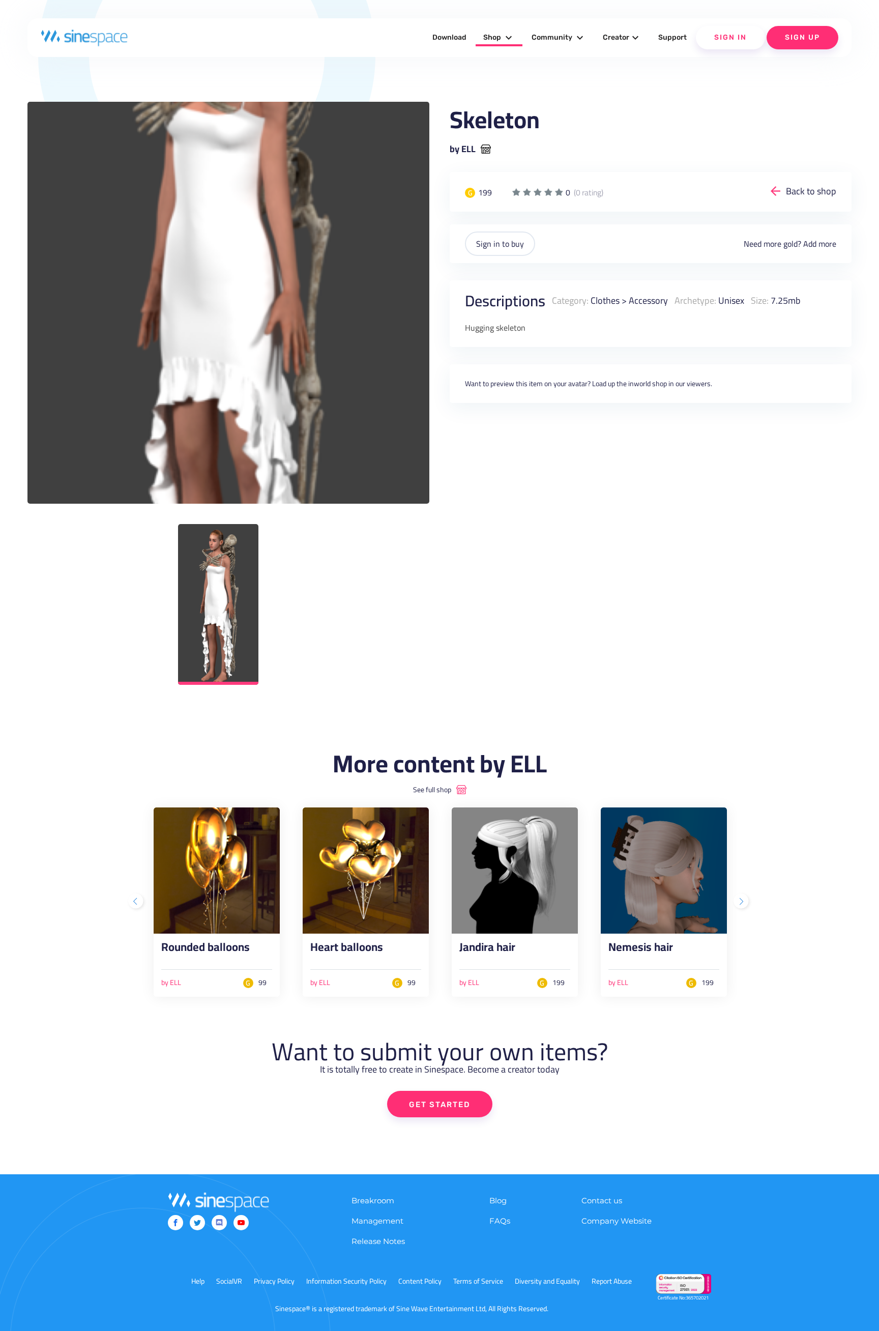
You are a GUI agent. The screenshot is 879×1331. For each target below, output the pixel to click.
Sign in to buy (500, 243)
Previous (137, 902)
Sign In (730, 37)
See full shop (432, 789)
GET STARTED (440, 1104)
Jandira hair (487, 949)
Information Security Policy (346, 1281)
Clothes (605, 300)
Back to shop (811, 191)
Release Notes (378, 1241)
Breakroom (372, 1200)
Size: (760, 300)
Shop (499, 38)
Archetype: (695, 300)
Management (377, 1221)
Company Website (616, 1221)
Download (449, 37)
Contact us (601, 1200)
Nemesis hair (640, 949)
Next (742, 902)
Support (672, 37)
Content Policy (420, 1281)
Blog (498, 1200)
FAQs (499, 1221)
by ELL (463, 149)
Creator (622, 38)
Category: (570, 300)
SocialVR (229, 1281)
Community (559, 38)
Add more (819, 243)
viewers (699, 383)
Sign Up (802, 37)
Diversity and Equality (547, 1281)
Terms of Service (478, 1281)
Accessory (648, 300)
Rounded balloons (205, 949)
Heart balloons (346, 949)
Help (197, 1281)
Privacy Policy (274, 1281)
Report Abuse (612, 1281)
